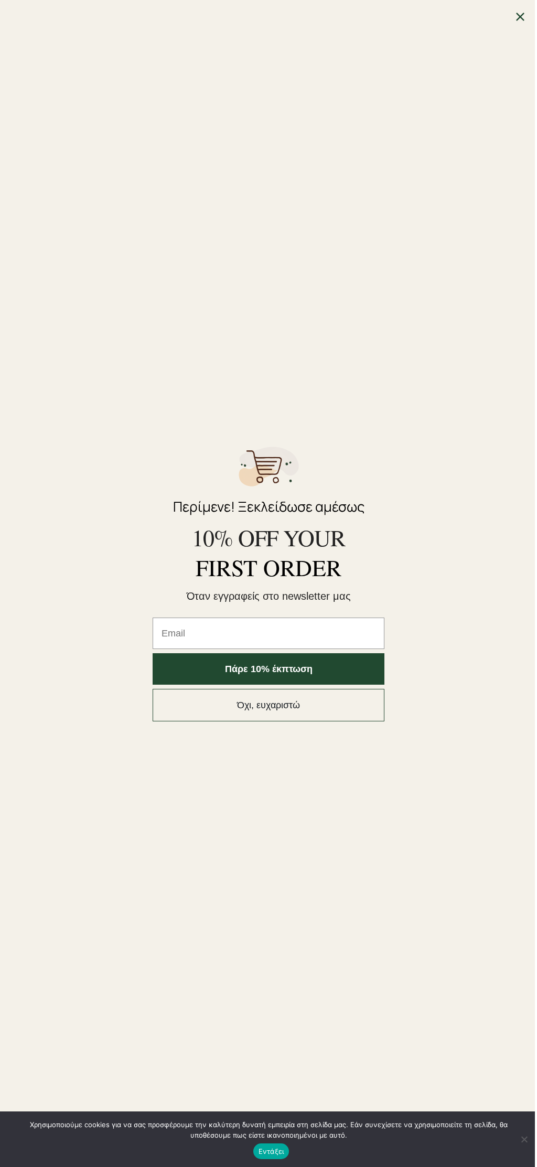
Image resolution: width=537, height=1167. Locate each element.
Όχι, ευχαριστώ (268, 705)
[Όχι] (524, 1139)
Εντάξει (271, 1151)
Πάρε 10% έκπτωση (269, 669)
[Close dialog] (520, 16)
